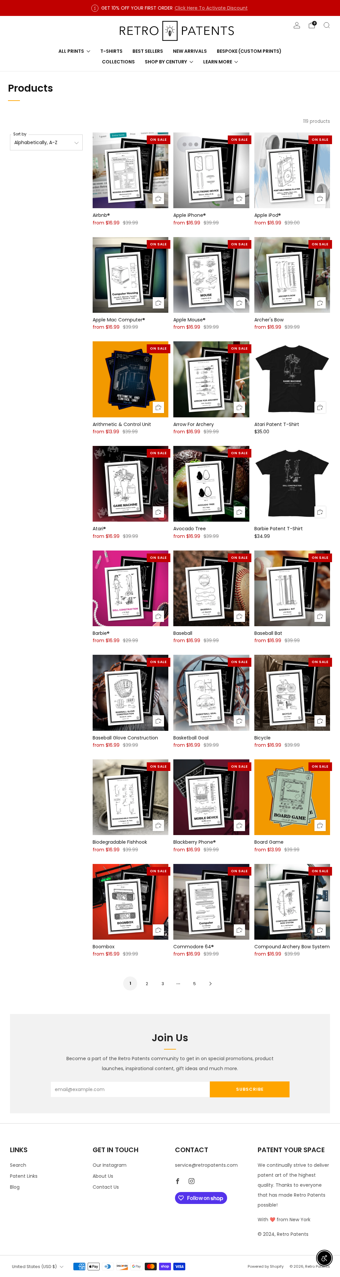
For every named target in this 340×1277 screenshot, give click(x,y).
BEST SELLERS (147, 51)
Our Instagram (110, 1165)
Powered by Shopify (266, 1266)
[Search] (326, 25)
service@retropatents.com (206, 1165)
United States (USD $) (34, 1266)
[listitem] (170, 8)
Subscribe (250, 1089)
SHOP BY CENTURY (166, 61)
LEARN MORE (217, 61)
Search (18, 1165)
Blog (15, 1187)
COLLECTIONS (118, 61)
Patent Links (24, 1176)
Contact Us (106, 1187)
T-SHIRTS (111, 51)
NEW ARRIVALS (190, 51)
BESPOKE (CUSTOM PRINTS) (249, 51)
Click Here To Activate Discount (211, 8)
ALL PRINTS (71, 51)
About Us (103, 1176)
